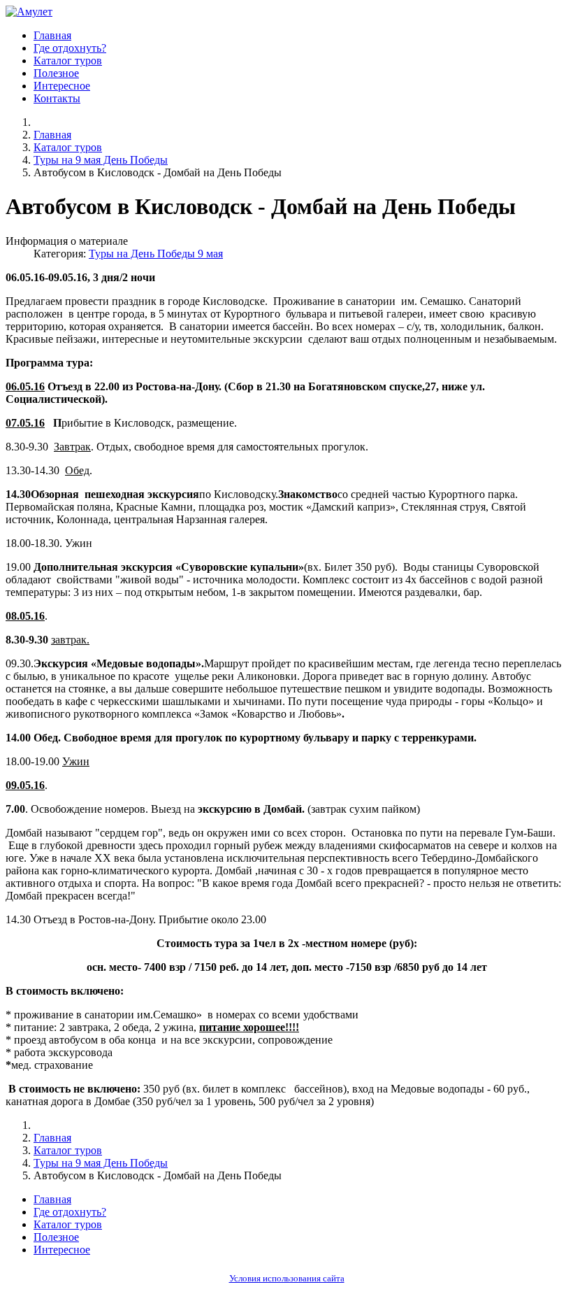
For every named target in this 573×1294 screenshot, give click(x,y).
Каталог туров (68, 60)
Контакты (57, 98)
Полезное (56, 73)
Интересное (62, 86)
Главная (52, 35)
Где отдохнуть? (70, 48)
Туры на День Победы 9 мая (156, 253)
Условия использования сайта (286, 1279)
